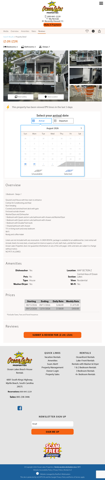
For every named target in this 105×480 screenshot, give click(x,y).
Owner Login (52, 370)
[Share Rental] (100, 31)
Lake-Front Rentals (85, 360)
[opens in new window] (19, 409)
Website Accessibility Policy (42, 470)
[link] (62, 57)
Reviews (41, 31)
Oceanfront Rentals (85, 357)
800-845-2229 (26, 392)
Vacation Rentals (52, 357)
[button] (101, 15)
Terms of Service (74, 477)
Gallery (22, 97)
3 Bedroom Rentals (85, 370)
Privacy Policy (58, 470)
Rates (34, 31)
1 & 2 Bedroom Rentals (85, 367)
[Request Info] (93, 31)
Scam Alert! (52, 364)
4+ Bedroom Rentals (85, 374)
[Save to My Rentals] (87, 31)
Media (5, 31)
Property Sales (52, 374)
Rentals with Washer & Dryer (85, 364)
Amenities (25, 31)
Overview (15, 31)
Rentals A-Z (68, 470)
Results (8, 37)
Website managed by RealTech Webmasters (55, 474)
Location (53, 97)
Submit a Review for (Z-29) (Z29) (53, 334)
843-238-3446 (23, 397)
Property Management (52, 367)
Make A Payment (52, 24)
